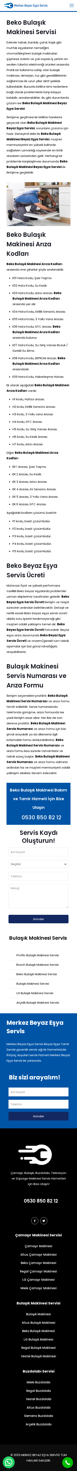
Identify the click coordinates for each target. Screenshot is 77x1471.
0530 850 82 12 (40, 817)
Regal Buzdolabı (38, 1391)
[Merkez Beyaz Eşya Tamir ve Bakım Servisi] (30, 5)
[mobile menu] (71, 5)
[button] (9, 1462)
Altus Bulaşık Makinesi (38, 1323)
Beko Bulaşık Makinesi (38, 1331)
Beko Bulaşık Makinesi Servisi (36, 974)
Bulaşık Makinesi (38, 1314)
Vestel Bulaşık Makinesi (38, 1356)
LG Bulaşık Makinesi (38, 1339)
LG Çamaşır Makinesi (38, 1280)
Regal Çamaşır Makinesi (38, 1271)
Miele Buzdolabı (38, 1382)
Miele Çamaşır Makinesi (39, 1288)
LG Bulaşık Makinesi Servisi (34, 993)
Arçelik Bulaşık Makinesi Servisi (37, 1002)
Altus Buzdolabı (39, 1407)
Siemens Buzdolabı (38, 1416)
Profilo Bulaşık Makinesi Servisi (37, 955)
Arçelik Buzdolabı (39, 1424)
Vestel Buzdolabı (38, 1399)
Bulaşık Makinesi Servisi (32, 984)
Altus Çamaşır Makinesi (38, 1255)
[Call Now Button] (67, 1462)
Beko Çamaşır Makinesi (38, 1263)
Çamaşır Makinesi (38, 1246)
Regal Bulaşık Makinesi (38, 1348)
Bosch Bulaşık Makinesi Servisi (37, 965)
